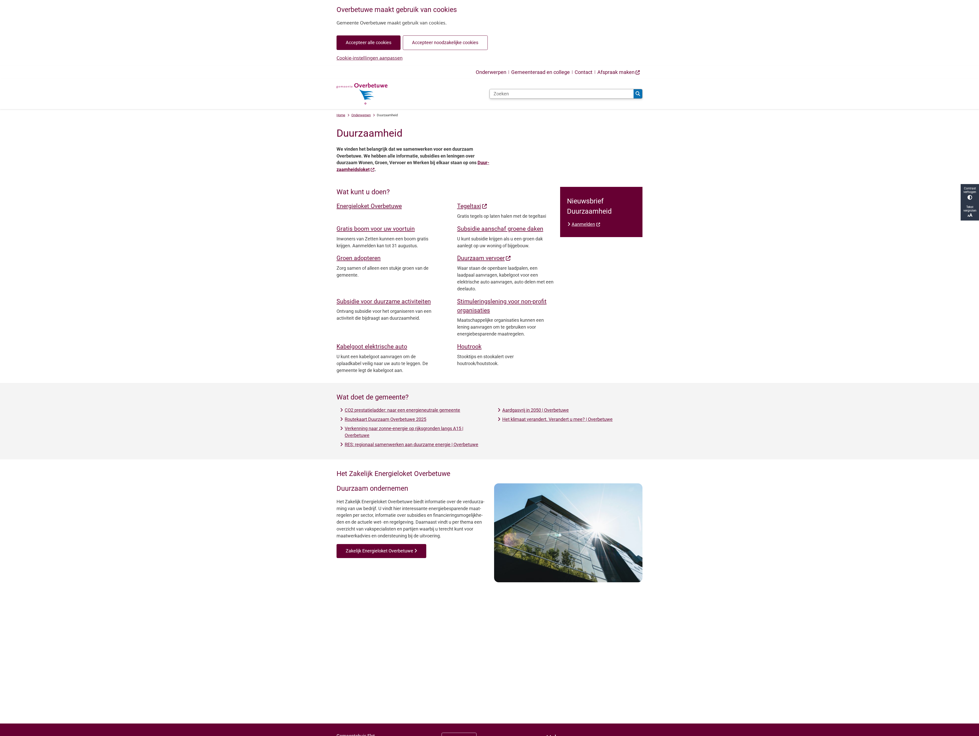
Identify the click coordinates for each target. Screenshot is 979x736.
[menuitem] (618, 72)
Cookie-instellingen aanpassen (370, 58)
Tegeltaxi (469, 206)
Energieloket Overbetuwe (369, 206)
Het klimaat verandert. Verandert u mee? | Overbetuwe (557, 419)
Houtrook (469, 346)
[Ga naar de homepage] (362, 94)
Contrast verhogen (969, 190)
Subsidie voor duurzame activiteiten (384, 301)
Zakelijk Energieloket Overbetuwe (379, 550)
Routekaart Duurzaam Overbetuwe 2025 (385, 419)
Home (341, 115)
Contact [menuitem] (583, 72)
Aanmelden (583, 224)
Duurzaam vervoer (481, 258)
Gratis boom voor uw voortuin (376, 228)
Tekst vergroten (969, 208)
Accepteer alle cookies (368, 42)
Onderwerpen (361, 115)
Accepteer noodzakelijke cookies (445, 42)
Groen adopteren (359, 258)
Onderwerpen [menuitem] (491, 72)
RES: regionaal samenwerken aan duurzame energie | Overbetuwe (411, 444)
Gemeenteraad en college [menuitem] (540, 72)
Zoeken (638, 93)
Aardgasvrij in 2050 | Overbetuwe (535, 410)
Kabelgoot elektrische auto (372, 346)
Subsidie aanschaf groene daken (500, 228)
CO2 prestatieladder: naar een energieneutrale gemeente (402, 410)
